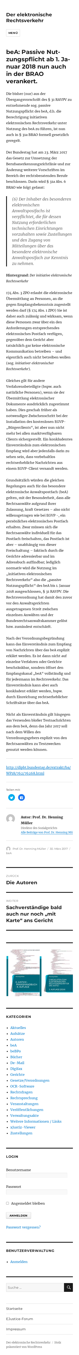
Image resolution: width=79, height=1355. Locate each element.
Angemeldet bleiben (27, 1203)
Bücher (16, 1057)
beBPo (15, 1051)
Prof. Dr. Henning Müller (29, 848)
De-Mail (17, 1063)
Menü (13, 33)
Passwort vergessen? (23, 1227)
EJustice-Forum (19, 1319)
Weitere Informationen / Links (36, 1121)
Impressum (16, 1329)
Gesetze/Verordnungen (30, 1080)
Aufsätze (17, 1033)
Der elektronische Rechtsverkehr (29, 17)
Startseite (14, 1309)
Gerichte (17, 1074)
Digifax (16, 1069)
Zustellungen (21, 1133)
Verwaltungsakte (24, 1115)
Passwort (13, 1187)
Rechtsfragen (21, 1092)
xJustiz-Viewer (22, 1127)
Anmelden (19, 1262)
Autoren (17, 1039)
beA (9, 853)
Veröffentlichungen (26, 1110)
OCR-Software (22, 1086)
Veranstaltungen (24, 1104)
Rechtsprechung (24, 1098)
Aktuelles (18, 1028)
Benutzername (18, 1170)
